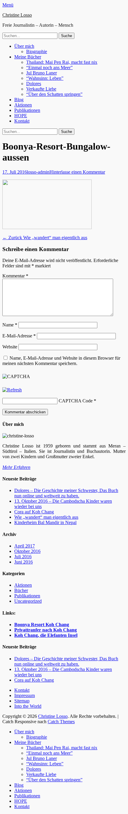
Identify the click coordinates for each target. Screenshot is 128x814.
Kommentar (15, 275)
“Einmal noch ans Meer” (49, 67)
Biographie (36, 51)
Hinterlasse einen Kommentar (77, 171)
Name (9, 324)
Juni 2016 (23, 561)
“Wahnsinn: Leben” (44, 78)
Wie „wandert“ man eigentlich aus (46, 517)
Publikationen (27, 110)
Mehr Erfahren (16, 467)
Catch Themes (61, 721)
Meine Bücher (27, 56)
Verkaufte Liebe (41, 88)
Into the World (27, 706)
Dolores (33, 83)
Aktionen (23, 104)
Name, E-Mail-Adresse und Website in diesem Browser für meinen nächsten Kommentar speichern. (61, 361)
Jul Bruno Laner (41, 72)
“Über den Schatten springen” (54, 94)
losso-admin (38, 171)
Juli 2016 (23, 556)
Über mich (24, 46)
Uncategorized (28, 601)
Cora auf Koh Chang (34, 511)
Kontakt (21, 120)
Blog (19, 99)
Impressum (24, 695)
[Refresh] (12, 389)
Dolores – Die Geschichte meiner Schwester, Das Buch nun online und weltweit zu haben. (66, 493)
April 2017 (24, 545)
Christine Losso (17, 15)
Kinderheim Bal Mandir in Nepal (45, 522)
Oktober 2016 (27, 551)
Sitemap (21, 700)
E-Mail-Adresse (19, 335)
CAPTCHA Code (76, 400)
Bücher (21, 590)
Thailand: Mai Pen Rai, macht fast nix (61, 62)
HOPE (20, 115)
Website (9, 346)
